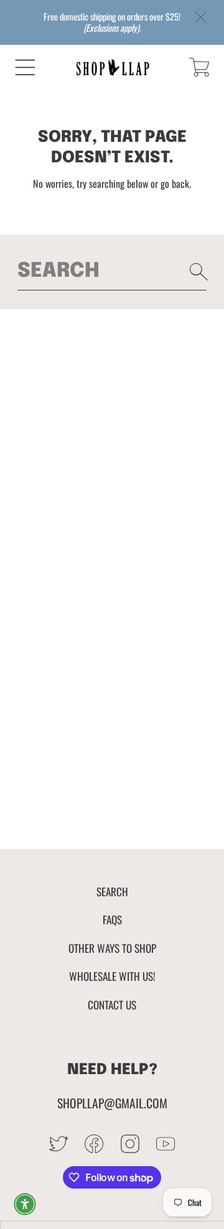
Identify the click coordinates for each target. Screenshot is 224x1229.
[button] (25, 67)
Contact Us (112, 1004)
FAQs (112, 919)
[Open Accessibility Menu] (25, 1204)
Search (112, 891)
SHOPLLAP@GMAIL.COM (112, 1103)
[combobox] (112, 271)
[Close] (201, 18)
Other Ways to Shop (112, 948)
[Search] (199, 271)
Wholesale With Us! (112, 976)
